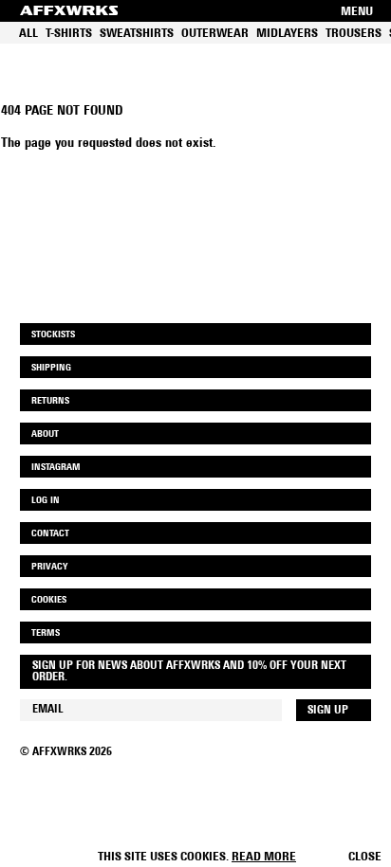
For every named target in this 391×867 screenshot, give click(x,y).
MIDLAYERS (287, 33)
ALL (28, 33)
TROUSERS (354, 33)
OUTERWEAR (215, 33)
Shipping (51, 368)
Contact (50, 534)
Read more (264, 857)
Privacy (49, 567)
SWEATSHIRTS (137, 33)
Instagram (56, 467)
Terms (45, 633)
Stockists (53, 335)
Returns (50, 401)
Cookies (48, 600)
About (45, 434)
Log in (45, 501)
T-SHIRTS (69, 33)
